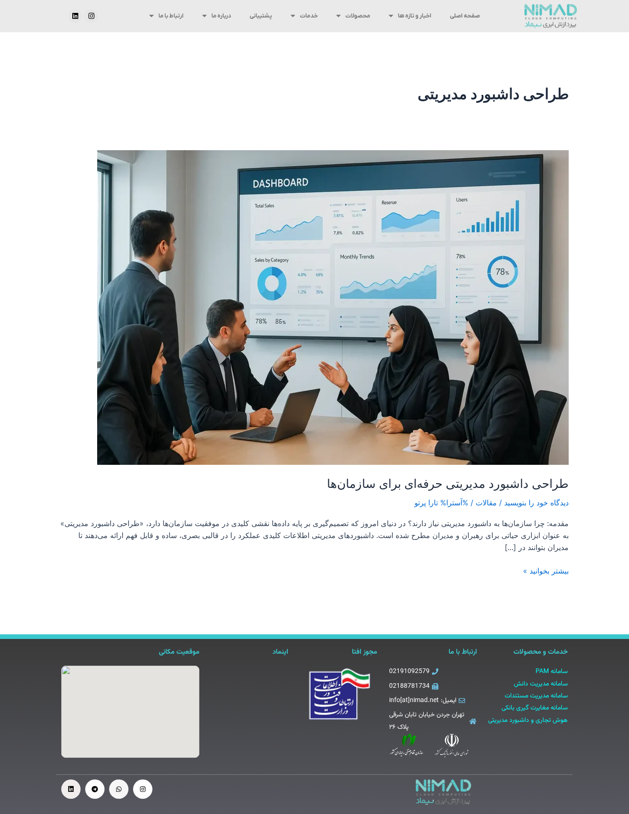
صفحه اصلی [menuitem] (465, 16)
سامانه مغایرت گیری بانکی (534, 708)
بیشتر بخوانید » (546, 570)
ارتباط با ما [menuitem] (171, 16)
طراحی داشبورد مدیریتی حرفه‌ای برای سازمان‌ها (448, 483)
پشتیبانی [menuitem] (261, 16)
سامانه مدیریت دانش (541, 684)
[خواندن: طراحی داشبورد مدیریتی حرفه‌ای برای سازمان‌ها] (333, 306)
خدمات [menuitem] (309, 16)
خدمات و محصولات (540, 652)
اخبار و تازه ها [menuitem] (414, 16)
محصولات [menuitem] (357, 16)
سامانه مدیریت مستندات (536, 696)
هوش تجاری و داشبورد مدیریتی (528, 720)
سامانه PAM (552, 672)
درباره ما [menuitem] (221, 16)
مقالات (486, 502)
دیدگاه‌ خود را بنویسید (536, 502)
